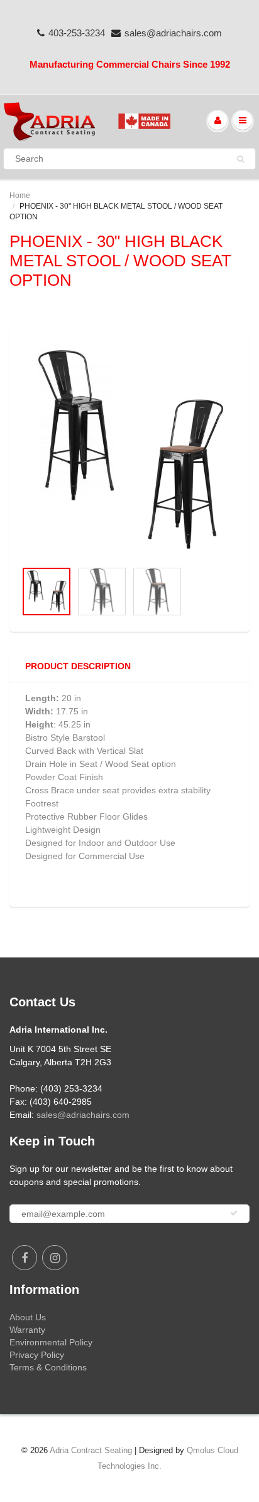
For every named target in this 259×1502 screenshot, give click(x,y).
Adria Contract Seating (91, 1450)
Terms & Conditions (48, 1367)
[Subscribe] (233, 1213)
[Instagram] (54, 1257)
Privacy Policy (36, 1355)
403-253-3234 (76, 33)
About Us (27, 1317)
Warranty (27, 1330)
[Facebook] (24, 1257)
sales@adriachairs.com (173, 33)
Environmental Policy (50, 1342)
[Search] (240, 159)
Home (19, 195)
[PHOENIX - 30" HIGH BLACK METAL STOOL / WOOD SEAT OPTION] (129, 450)
